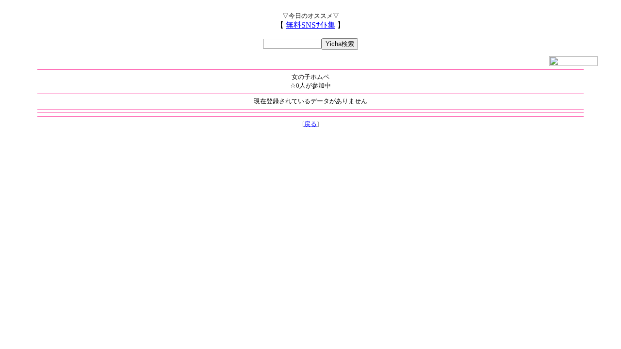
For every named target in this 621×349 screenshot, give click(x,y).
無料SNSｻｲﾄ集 (310, 25)
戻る (310, 123)
